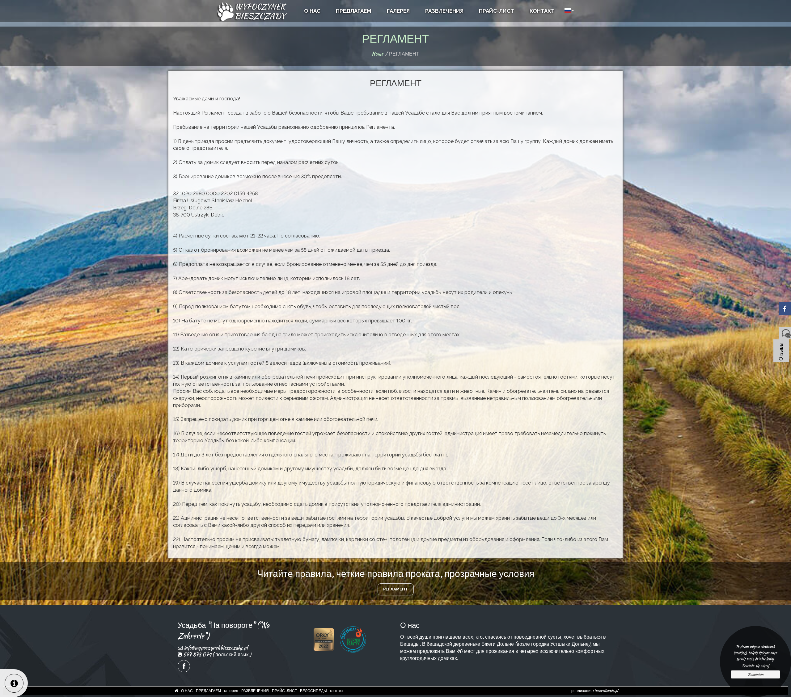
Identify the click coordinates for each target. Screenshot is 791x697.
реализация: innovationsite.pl (594, 690)
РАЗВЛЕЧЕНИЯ (255, 690)
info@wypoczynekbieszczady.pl (215, 647)
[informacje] (14, 683)
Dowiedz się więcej (755, 665)
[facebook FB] (184, 666)
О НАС (187, 690)
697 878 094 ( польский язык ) (217, 654)
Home (377, 53)
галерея (231, 690)
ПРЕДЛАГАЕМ (208, 690)
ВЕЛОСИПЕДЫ (313, 690)
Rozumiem (756, 674)
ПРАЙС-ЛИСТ (284, 690)
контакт (336, 690)
